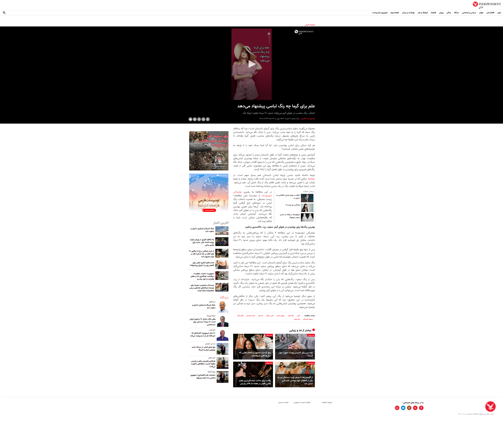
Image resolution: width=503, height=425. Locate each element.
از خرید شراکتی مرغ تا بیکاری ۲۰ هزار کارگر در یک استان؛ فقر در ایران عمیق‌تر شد (201, 254)
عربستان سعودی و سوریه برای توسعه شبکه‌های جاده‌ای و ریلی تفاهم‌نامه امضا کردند (202, 288)
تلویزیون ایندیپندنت (379, 12)
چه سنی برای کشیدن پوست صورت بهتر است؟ (296, 354)
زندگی (449, 12)
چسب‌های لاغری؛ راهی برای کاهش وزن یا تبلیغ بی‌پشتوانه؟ (202, 264)
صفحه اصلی (310, 25)
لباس (298, 315)
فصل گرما (240, 315)
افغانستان (490, 12)
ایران (499, 12)
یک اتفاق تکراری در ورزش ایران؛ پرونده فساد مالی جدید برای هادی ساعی (202, 242)
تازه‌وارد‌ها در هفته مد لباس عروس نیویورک (290, 216)
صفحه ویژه (395, 12)
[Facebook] (208, 119)
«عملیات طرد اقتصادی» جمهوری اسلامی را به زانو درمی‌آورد (202, 376)
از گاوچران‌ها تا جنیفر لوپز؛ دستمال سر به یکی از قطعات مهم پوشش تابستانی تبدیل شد (295, 380)
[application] (251, 64)
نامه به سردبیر (283, 402)
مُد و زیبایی (295, 330)
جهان (481, 12)
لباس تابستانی (250, 315)
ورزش (441, 12)
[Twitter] (199, 119)
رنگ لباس (291, 315)
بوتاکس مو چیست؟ (293, 205)
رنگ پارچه (297, 319)
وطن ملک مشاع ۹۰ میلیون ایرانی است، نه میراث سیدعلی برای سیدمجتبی (202, 322)
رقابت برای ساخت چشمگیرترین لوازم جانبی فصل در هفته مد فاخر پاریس (255, 382)
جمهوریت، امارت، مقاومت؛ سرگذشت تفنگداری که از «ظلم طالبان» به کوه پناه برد (202, 276)
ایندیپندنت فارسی (307, 118)
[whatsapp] (397, 408)
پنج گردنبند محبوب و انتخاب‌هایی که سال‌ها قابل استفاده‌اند (255, 354)
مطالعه (311, 179)
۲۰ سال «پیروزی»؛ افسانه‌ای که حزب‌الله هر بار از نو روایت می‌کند (202, 334)
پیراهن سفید (281, 315)
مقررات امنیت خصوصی (302, 402)
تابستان (260, 315)
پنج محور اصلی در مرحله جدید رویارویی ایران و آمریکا (203, 348)
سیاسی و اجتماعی (469, 12)
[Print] (190, 119)
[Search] (4, 12)
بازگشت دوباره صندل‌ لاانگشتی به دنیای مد (288, 197)
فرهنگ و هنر (423, 12)
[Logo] (304, 32)
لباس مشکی (270, 315)
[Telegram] (403, 408)
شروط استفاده (327, 402)
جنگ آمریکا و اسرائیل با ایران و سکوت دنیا (202, 230)
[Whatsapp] (203, 119)
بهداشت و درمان (408, 12)
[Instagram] (409, 408)
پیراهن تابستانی (308, 319)
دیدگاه (456, 12)
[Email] (195, 119)
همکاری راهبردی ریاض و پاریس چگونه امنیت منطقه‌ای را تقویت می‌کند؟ (203, 364)
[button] (251, 64)
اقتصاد (433, 12)
